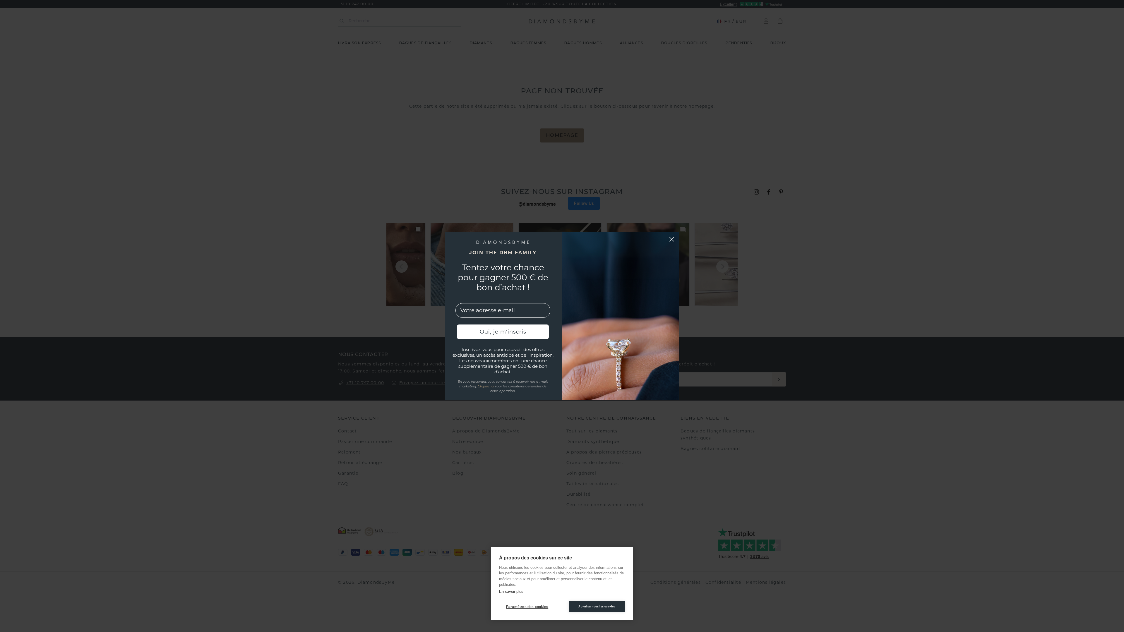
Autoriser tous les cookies (596, 606)
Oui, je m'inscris (503, 332)
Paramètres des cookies (527, 607)
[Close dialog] (671, 239)
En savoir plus (511, 591)
